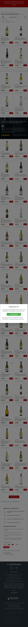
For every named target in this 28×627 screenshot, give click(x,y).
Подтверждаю (13, 314)
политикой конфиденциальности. (16, 319)
